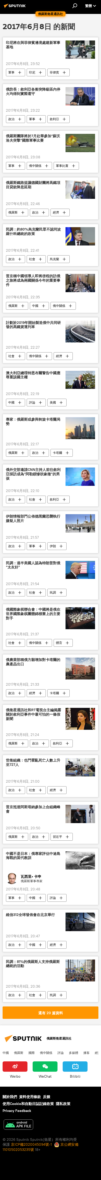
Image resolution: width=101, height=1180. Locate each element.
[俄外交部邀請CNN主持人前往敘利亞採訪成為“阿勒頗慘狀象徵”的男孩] (80, 477)
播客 (86, 1052)
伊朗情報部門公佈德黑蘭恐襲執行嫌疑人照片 (33, 518)
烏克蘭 (54, 259)
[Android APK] (18, 1125)
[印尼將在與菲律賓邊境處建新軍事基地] (80, 49)
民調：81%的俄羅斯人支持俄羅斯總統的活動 (33, 964)
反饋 (46, 1096)
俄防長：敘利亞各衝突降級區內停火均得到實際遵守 (33, 91)
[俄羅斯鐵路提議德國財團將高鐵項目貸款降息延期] (80, 190)
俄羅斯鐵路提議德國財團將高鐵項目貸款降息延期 (33, 185)
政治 (11, 119)
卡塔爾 (57, 453)
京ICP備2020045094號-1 (31, 1144)
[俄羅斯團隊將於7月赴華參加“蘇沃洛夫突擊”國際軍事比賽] (80, 143)
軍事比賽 (62, 166)
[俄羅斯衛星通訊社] (15, 7)
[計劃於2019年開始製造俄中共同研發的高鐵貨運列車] (80, 331)
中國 (35, 306)
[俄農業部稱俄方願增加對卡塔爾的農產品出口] (80, 668)
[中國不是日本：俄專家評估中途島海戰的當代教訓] (80, 860)
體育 (59, 643)
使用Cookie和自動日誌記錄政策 (28, 1103)
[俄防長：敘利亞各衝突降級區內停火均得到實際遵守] (80, 96)
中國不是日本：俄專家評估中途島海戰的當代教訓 (33, 855)
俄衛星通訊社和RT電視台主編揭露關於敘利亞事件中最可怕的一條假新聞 (33, 714)
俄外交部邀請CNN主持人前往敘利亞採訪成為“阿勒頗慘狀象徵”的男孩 (33, 474)
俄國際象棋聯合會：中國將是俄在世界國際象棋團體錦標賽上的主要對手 (33, 613)
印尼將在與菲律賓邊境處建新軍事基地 (33, 44)
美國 (53, 402)
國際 (31, 1052)
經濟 (56, 212)
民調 (53, 592)
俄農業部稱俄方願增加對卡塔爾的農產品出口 (33, 662)
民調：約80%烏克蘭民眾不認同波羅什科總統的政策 (33, 231)
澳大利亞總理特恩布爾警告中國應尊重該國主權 (33, 375)
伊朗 (53, 546)
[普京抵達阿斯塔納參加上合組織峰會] (80, 814)
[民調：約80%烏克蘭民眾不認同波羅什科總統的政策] (80, 236)
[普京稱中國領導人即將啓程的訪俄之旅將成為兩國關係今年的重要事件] (80, 283)
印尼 (32, 72)
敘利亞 (54, 119)
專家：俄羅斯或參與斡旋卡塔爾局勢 (33, 421)
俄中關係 (35, 166)
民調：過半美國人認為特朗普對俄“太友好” (33, 565)
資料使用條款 (30, 1096)
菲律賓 (54, 72)
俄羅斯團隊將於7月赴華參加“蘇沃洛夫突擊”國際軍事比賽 (33, 138)
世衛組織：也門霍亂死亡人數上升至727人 (33, 762)
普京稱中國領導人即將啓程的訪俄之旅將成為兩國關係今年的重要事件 (33, 280)
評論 (32, 402)
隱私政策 (63, 1103)
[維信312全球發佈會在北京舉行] (80, 922)
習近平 (57, 837)
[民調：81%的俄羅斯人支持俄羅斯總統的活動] (80, 970)
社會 (32, 259)
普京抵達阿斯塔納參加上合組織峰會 (33, 809)
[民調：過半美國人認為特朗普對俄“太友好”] (80, 570)
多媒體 (73, 1052)
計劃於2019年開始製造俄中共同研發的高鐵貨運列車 (33, 325)
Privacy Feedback (17, 1110)
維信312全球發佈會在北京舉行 (30, 915)
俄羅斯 (13, 212)
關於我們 (10, 1096)
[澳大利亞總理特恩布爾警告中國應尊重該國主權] (80, 380)
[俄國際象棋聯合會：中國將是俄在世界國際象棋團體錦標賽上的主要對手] (80, 618)
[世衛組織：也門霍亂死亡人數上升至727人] (80, 767)
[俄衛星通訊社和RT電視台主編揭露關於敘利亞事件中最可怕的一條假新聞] (80, 719)
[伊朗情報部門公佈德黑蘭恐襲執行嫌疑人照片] (80, 523)
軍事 (11, 72)
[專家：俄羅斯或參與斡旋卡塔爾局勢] (80, 428)
